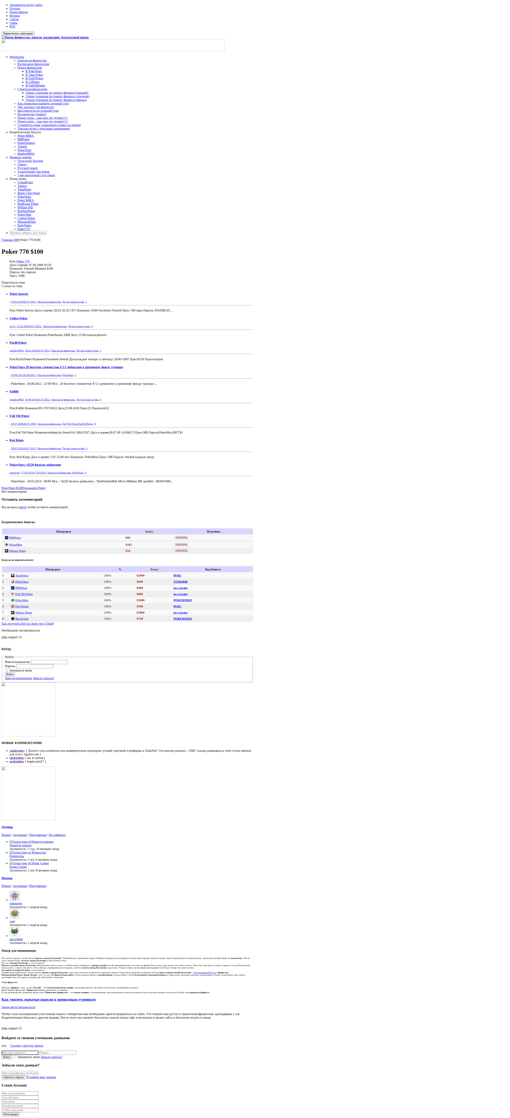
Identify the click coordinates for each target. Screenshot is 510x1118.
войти (23, 507)
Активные (20, 835)
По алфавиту (57, 835)
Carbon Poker (26, 218)
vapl (12, 921)
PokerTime (24, 150)
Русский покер (28, 168)
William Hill (25, 207)
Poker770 (24, 229)
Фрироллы (17, 57)
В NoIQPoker (34, 78)
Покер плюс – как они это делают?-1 (43, 117)
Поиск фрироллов (30, 67)
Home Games (18, 866)
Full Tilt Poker (19, 416)
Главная (7, 240)
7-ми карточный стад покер (36, 175)
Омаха (22, 164)
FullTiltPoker (85, 423)
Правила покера (20, 157)
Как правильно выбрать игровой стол (43, 103)
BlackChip (21, 618)
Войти (10, 674)
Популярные (37, 835)
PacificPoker (18, 342)
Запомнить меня (21, 670)
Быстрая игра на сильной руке (38, 110)
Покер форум (19, 12)
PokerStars (24, 196)
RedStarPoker (26, 211)
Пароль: (10, 666)
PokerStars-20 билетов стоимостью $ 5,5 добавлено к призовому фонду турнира (66, 367)
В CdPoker (33, 82)
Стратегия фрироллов (32, 89)
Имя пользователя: (18, 662)
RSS (12, 26)
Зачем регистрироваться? (19, 1007)
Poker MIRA (26, 135)
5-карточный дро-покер (34, 171)
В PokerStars (34, 71)
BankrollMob (26, 153)
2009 (16, 240)
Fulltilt (14, 391)
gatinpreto (16, 903)
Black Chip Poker (29, 193)
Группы (15, 8)
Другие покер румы (73, 301)
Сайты (14, 19)
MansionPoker (27, 221)
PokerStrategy (26, 143)
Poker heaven (19, 294)
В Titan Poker (34, 74)
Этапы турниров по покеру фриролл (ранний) (57, 92)
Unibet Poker (19, 318)
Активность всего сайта (26, 5)
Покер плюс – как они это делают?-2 (43, 121)
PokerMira (15, 544)
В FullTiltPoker (35, 85)
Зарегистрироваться (18, 678)
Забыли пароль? (43, 678)
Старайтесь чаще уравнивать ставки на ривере (49, 125)
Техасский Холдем (30, 161)
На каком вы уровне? (32, 114)
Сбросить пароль (13, 1077)
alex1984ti (16, 939)
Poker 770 (23, 261)
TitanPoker (24, 189)
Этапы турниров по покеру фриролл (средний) (57, 96)
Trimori (22, 146)
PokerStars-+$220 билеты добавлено (35, 464)
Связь (13, 22)
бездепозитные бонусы (205, 972)
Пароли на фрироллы (32, 60)
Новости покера (20, 845)
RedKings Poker (28, 204)
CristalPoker (25, 182)
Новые (6, 835)
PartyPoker (24, 225)
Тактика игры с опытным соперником (44, 128)
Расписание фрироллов (33, 64)
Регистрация (10, 1114)
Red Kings (17, 440)
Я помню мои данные (41, 1077)
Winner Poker (17, 550)
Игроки (15, 15)
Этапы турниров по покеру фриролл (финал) (56, 100)
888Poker (24, 139)
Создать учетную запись (26, 1045)
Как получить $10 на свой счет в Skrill (28, 623)
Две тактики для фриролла (36, 107)
